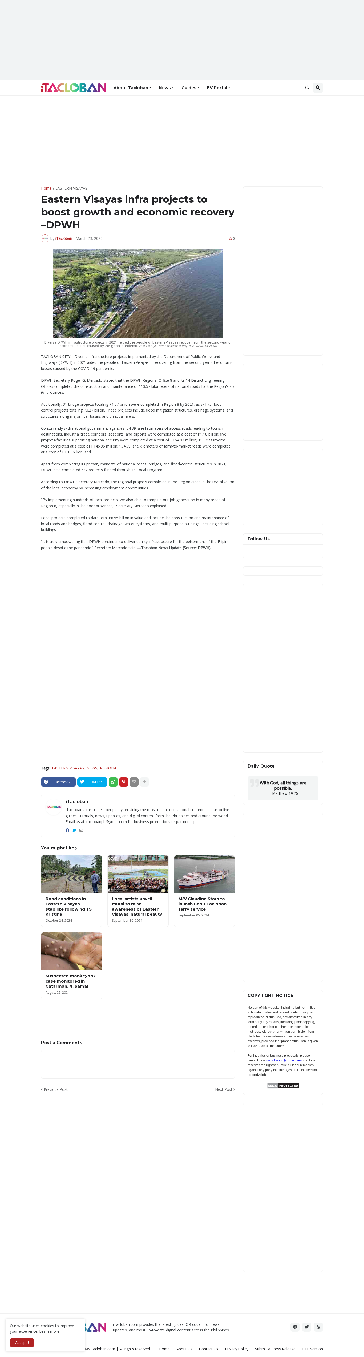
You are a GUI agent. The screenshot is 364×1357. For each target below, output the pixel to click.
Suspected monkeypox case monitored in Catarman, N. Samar (71, 981)
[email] (81, 830)
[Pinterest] (123, 782)
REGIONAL (109, 768)
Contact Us (208, 1348)
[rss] (318, 1327)
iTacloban (77, 801)
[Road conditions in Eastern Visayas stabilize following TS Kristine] (71, 874)
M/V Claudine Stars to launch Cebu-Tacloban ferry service (203, 904)
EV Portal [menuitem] (217, 87)
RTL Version (312, 1348)
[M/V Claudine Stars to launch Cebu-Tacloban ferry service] (204, 874)
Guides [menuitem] (188, 87)
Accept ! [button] (22, 1342)
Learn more (49, 1331)
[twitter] (74, 830)
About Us (184, 1348)
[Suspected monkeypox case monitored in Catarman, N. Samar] (71, 951)
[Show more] (144, 782)
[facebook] (67, 830)
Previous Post (56, 1089)
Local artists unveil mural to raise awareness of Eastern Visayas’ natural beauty (137, 906)
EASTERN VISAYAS (71, 188)
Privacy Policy (236, 1348)
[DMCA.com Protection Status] (283, 1087)
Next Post (223, 1089)
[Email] (134, 782)
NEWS (92, 768)
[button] (307, 88)
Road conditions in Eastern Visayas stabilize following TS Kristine (69, 906)
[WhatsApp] (113, 782)
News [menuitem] (165, 87)
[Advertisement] (182, 40)
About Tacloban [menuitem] (131, 87)
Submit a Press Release (275, 1348)
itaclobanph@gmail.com (284, 1060)
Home (46, 188)
